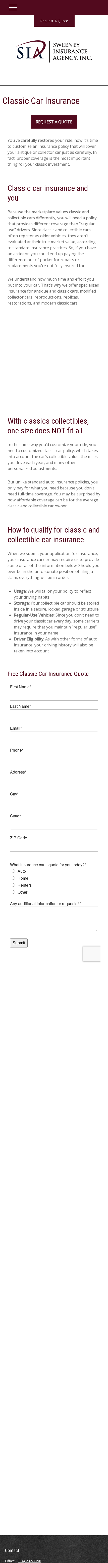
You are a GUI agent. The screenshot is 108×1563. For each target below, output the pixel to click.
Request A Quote (54, 20)
